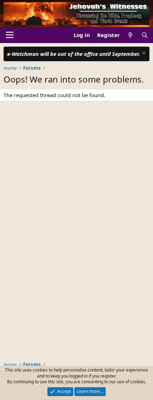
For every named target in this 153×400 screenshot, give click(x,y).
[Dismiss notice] (143, 54)
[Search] (145, 35)
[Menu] (9, 35)
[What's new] (130, 35)
